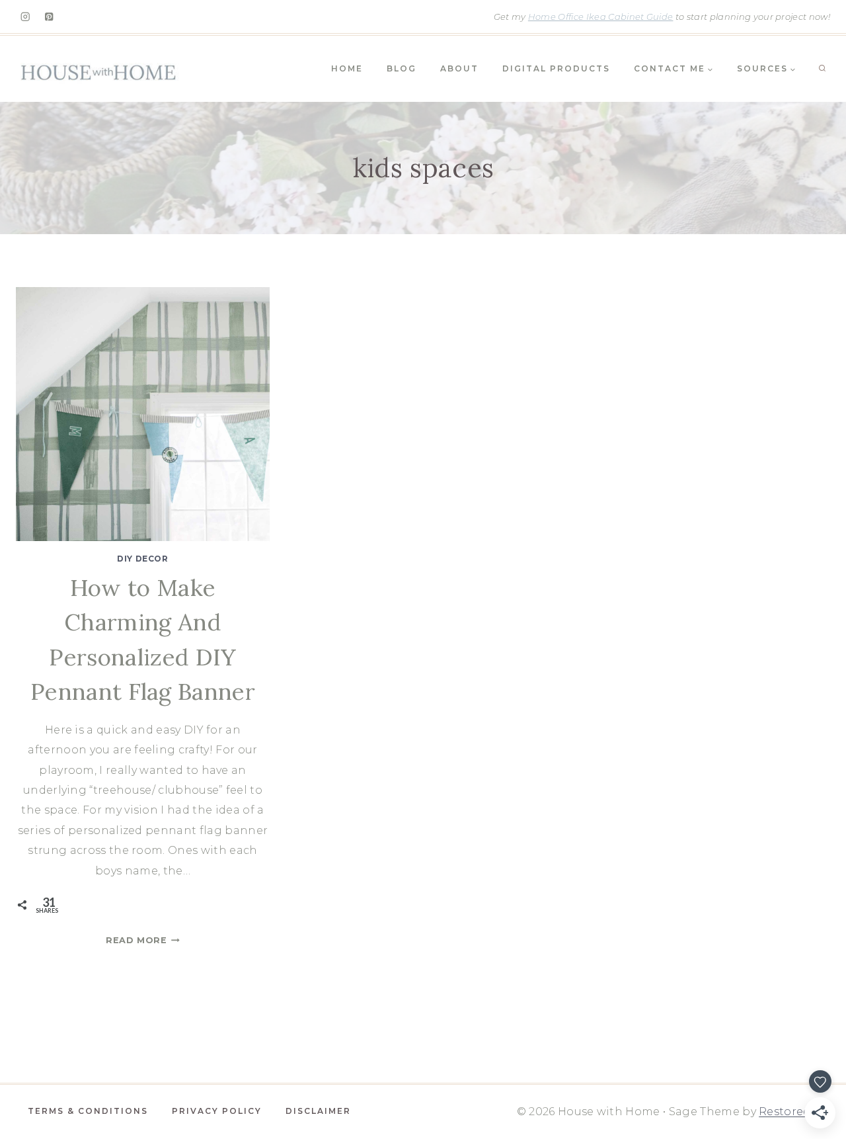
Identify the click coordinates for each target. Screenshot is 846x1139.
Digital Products (556, 68)
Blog (401, 68)
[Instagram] (25, 16)
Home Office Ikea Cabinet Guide (600, 16)
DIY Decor (142, 559)
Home (347, 68)
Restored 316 (794, 1111)
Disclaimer (318, 1111)
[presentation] (143, 414)
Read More (143, 940)
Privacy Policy (217, 1111)
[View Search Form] (822, 69)
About (459, 68)
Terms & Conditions (88, 1111)
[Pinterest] (49, 16)
